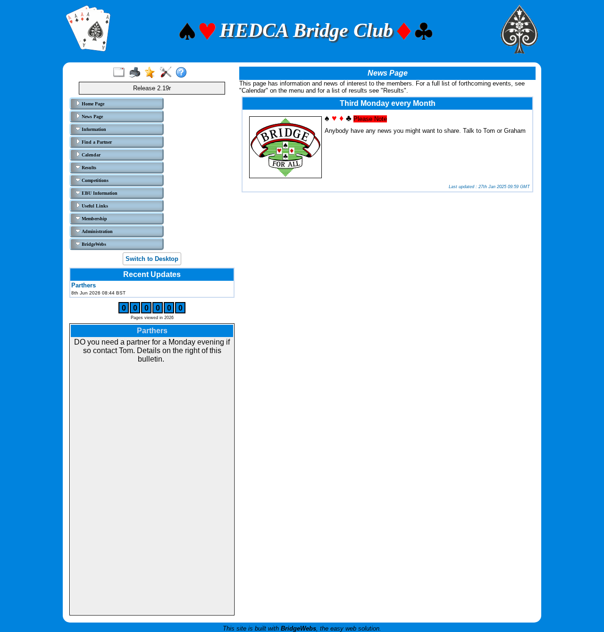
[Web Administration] (168, 73)
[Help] (183, 73)
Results (88, 167)
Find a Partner (96, 142)
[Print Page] (136, 73)
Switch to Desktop (152, 258)
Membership (93, 218)
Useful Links (94, 205)
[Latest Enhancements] (152, 73)
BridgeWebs (93, 244)
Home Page (92, 103)
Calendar (90, 154)
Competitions (94, 180)
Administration (96, 231)
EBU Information (98, 193)
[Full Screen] (121, 73)
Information (93, 129)
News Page (91, 116)
